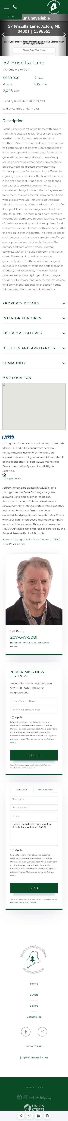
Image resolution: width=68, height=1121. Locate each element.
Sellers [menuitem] (34, 1005)
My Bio (13, 646)
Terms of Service (25, 902)
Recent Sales (29, 643)
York (36, 539)
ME (28, 539)
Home (6, 539)
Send (34, 888)
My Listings (15, 643)
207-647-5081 (15, 7)
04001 (56, 539)
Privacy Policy (12, 478)
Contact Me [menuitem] (34, 1016)
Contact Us (22, 790)
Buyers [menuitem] (34, 994)
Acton (46, 539)
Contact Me (43, 643)
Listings (18, 539)
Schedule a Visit (45, 790)
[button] (5, 34)
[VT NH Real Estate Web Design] (34, 1108)
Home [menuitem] (34, 983)
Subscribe (34, 755)
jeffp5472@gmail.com (34, 1057)
